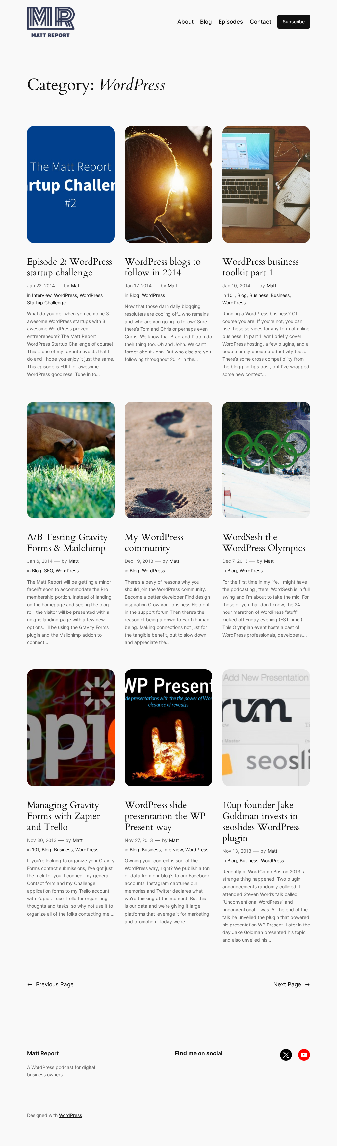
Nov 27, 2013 (139, 840)
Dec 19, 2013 (139, 561)
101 (231, 295)
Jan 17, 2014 (138, 285)
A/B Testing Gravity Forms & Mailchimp (67, 543)
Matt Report (43, 1053)
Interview (41, 295)
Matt (76, 285)
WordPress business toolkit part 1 (260, 267)
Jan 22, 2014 (41, 285)
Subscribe (294, 21)
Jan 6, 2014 (40, 561)
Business (258, 295)
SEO (48, 570)
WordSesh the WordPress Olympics (263, 543)
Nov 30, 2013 (42, 840)
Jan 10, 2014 (236, 285)
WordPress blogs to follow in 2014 (163, 267)
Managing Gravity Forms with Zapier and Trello (63, 816)
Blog (134, 295)
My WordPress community (154, 543)
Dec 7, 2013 (235, 561)
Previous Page (50, 984)
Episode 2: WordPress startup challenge (69, 267)
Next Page (291, 984)
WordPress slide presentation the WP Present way (165, 816)
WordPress (65, 295)
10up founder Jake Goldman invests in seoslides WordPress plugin (261, 822)
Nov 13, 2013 (236, 851)
